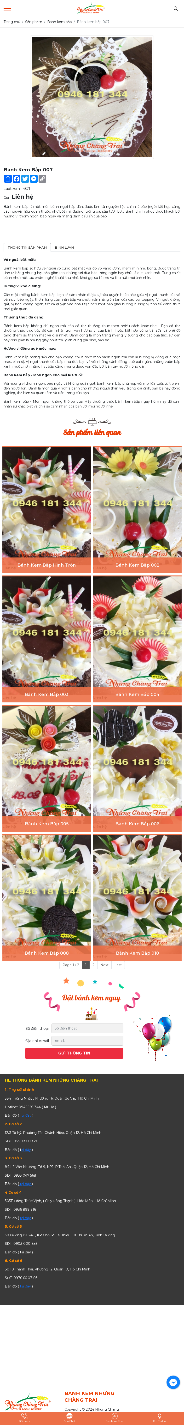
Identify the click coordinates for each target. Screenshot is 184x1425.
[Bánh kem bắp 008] (46, 894)
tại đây (25, 1184)
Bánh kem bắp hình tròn (46, 565)
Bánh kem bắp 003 (47, 694)
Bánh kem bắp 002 (137, 565)
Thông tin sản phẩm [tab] (27, 247)
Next (104, 965)
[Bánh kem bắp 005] (46, 765)
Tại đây (25, 1115)
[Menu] (7, 8)
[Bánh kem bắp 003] (46, 635)
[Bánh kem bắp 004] (137, 635)
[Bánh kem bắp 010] (137, 894)
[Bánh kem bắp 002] (137, 506)
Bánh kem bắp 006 (137, 823)
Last (118, 965)
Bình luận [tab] (64, 247)
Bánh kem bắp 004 (137, 694)
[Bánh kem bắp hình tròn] (46, 506)
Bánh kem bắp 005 (47, 823)
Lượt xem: (12, 188)
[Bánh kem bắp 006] (137, 765)
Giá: (7, 197)
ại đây (26, 1150)
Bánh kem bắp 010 (137, 953)
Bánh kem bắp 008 (47, 953)
